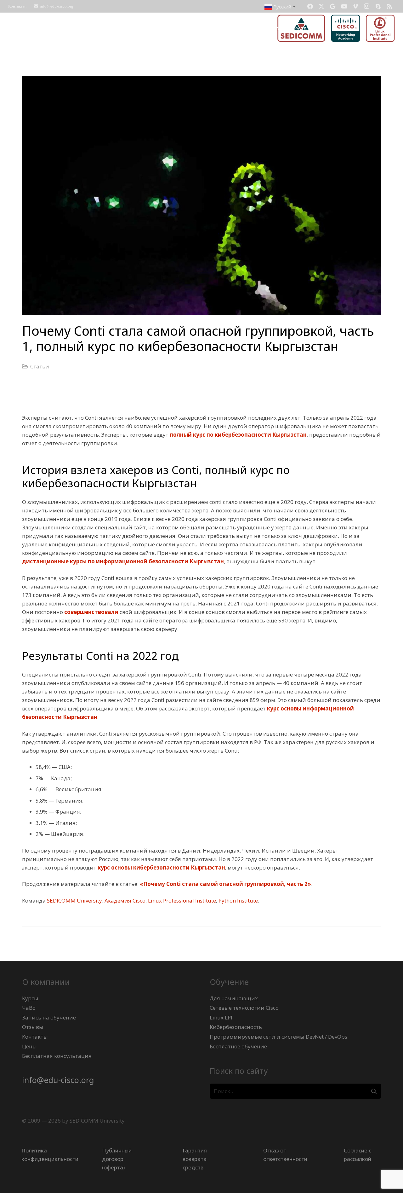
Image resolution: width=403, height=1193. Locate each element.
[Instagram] (366, 6)
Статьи (39, 366)
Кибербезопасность (236, 1026)
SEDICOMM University (74, 900)
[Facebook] (310, 6)
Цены (29, 1046)
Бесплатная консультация (57, 1055)
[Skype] (378, 6)
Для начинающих (234, 998)
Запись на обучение (49, 1017)
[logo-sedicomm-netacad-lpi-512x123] (336, 28)
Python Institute (238, 900)
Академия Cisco (125, 900)
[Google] (332, 6)
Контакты (35, 1036)
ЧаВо (29, 1007)
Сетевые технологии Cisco (244, 1007)
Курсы (30, 998)
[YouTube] (344, 6)
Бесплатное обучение (238, 1046)
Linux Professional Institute (182, 900)
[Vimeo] (355, 6)
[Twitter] (321, 6)
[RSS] (389, 6)
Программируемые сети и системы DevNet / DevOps (278, 1036)
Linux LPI (221, 1017)
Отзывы (32, 1026)
